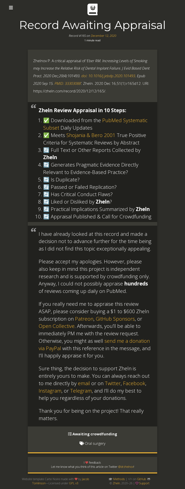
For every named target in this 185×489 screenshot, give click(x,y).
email (84, 383)
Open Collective (57, 325)
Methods (119, 479)
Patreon (84, 318)
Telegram (81, 390)
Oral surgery (95, 443)
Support (144, 483)
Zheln (116, 483)
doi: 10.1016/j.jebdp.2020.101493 (108, 75)
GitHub (141, 479)
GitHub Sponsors (115, 318)
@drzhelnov (126, 467)
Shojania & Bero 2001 (90, 135)
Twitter (113, 383)
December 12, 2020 (103, 36)
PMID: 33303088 (68, 83)
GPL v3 (73, 483)
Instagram (50, 390)
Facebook (134, 383)
